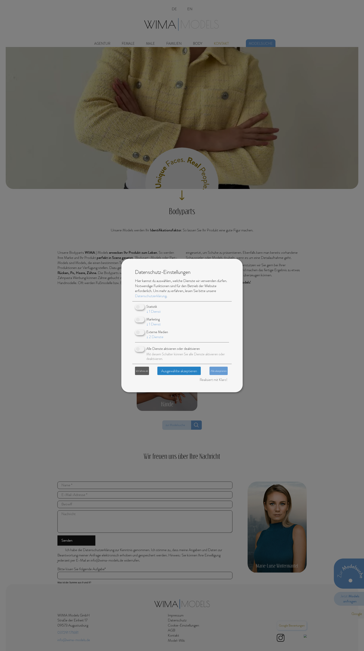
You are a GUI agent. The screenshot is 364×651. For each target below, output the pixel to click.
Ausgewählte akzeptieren (179, 371)
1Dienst (153, 311)
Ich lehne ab (142, 371)
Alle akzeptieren (219, 371)
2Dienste (154, 337)
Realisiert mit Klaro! (214, 379)
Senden (66, 540)
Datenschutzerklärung (150, 296)
